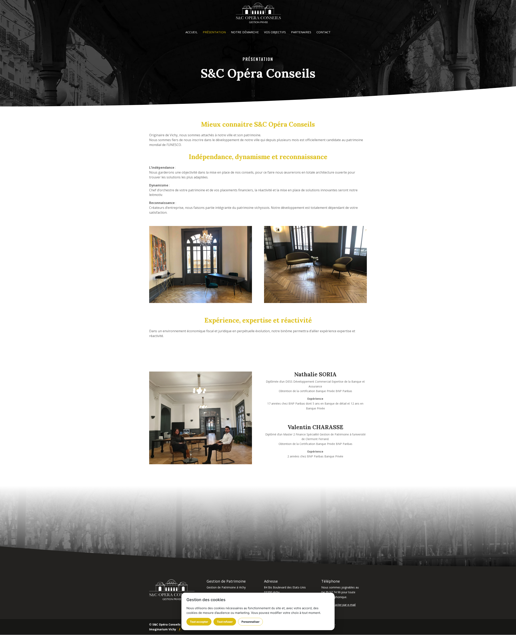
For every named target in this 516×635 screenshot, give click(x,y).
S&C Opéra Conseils (166, 624)
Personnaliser (250, 621)
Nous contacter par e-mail (338, 605)
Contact (323, 32)
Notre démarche (245, 32)
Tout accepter (199, 621)
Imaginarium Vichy (162, 629)
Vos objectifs (275, 32)
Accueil (191, 32)
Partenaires (301, 32)
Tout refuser (225, 621)
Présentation (214, 32)
